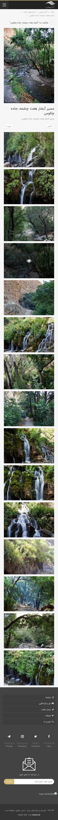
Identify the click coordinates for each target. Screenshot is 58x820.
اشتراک (9, 781)
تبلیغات (48, 715)
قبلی (49, 126)
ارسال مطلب (46, 709)
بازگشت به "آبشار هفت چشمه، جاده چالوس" (29, 22)
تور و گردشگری (45, 703)
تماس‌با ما (47, 721)
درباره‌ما (48, 697)
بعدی (9, 126)
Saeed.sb (36, 814)
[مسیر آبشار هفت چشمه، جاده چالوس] (29, 149)
